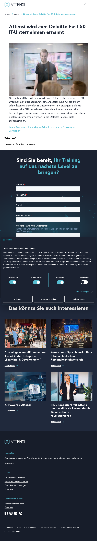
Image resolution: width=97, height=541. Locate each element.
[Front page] (15, 7)
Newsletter (10, 463)
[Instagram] (20, 513)
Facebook (9, 144)
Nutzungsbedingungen (26, 527)
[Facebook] (6, 513)
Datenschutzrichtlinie (48, 527)
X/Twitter (20, 144)
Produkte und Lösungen (16, 485)
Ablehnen (18, 299)
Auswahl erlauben (48, 299)
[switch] (36, 282)
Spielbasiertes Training (15, 478)
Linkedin (31, 144)
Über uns (9, 508)
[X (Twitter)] (11, 513)
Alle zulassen (79, 299)
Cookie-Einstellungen (13, 531)
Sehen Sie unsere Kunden (16, 482)
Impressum (9, 527)
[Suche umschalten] (85, 5)
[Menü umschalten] (90, 5)
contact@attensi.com (14, 504)
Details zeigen (82, 292)
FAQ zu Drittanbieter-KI (69, 527)
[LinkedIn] (15, 513)
